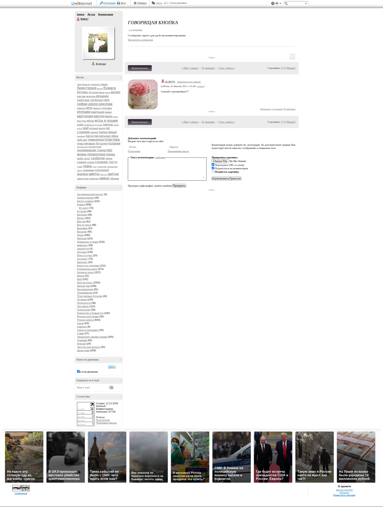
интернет (82, 258)
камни (108, 112)
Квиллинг (82, 262)
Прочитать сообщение (140, 39)
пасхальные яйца (106, 136)
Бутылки (82, 211)
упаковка (88, 170)
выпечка (91, 96)
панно (94, 132)
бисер (100, 88)
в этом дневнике (89, 371)
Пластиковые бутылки (89, 296)
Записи (80, 14)
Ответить (265, 108)
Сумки (80, 333)
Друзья (91, 14)
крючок (108, 124)
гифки (82, 104)
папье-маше (108, 132)
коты (90, 121)
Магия (80, 275)
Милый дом (83, 286)
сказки (81, 162)
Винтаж (81, 221)
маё (86, 128)
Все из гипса (84, 225)
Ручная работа (85, 320)
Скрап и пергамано (88, 330)
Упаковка (82, 340)
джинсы (97, 108)
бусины (82, 92)
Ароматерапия (85, 197)
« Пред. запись (190, 67)
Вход (123, 3)
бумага (109, 88)
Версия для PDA (344, 490)
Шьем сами (83, 350)
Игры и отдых (84, 255)
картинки (85, 116)
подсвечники (94, 147)
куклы (116, 125)
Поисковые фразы (106, 423)
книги (115, 117)
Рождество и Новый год (90, 313)
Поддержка (272, 3)
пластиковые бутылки (92, 143)
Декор (80, 235)
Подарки (82, 299)
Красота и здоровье (88, 265)
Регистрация (109, 3)
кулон (79, 128)
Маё (79, 279)
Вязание (82, 231)
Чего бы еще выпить (88, 347)
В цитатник (289, 108)
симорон (82, 326)
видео (115, 92)
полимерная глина (91, 150)
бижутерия (86, 88)
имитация (97, 112)
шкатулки (82, 178)
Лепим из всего (85, 272)
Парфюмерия (85, 292)
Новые (291, 67)
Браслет (86, 84)
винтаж (81, 96)
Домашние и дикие (87, 242)
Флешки (81, 343)
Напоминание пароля (178, 151)
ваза (101, 92)
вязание (102, 96)
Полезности (84, 303)
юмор (104, 178)
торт (95, 166)
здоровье (106, 108)
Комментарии (105, 14)
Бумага (81, 204)
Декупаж (82, 238)
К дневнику (208, 67)
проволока (96, 154)
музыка (93, 128)
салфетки (98, 158)
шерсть (103, 174)
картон (99, 116)
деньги (81, 108)
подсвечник (82, 147)
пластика (112, 140)
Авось (159, 3)
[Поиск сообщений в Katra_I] (111, 367)
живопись (82, 245)
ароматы (95, 84)
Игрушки (82, 252)
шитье (113, 174)
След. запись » (227, 67)
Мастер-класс (85, 282)
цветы (94, 174)
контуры (81, 121)
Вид (278, 4)
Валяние (82, 214)
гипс (106, 100)
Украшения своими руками (92, 337)
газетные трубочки (90, 100)
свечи (108, 158)
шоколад (94, 178)
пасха (90, 136)
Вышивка (82, 228)
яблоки (114, 178)
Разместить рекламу (344, 495)
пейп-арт (82, 139)
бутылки (94, 92)
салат (87, 158)
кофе (80, 124)
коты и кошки (106, 120)
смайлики (160, 157)
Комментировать (140, 68)
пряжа (110, 154)
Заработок (83, 248)
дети (89, 108)
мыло (102, 128)
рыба (80, 158)
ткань (87, 166)
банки (104, 84)
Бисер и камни (85, 201)
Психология (83, 309)
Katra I (78, 19)
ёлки (79, 84)
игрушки (84, 112)
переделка (96, 140)
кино (108, 116)
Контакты (344, 492)
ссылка (200, 86)
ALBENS (170, 81)
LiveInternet (82, 4)
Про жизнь (83, 306)
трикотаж (102, 166)
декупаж (106, 104)
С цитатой (277, 108)
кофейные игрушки (93, 125)
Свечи (80, 323)
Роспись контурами (88, 316)
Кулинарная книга (87, 269)
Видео (80, 218)
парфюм (81, 136)
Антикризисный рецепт (90, 194)
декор (93, 104)
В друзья (101, 63)
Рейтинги (141, 3)
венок (107, 92)
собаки (90, 162)
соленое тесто (106, 162)
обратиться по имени (189, 81)
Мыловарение (85, 289)
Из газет (83, 208)
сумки (79, 166)
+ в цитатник (135, 29)
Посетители (103, 420)
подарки (114, 143)
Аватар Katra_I (98, 43)
